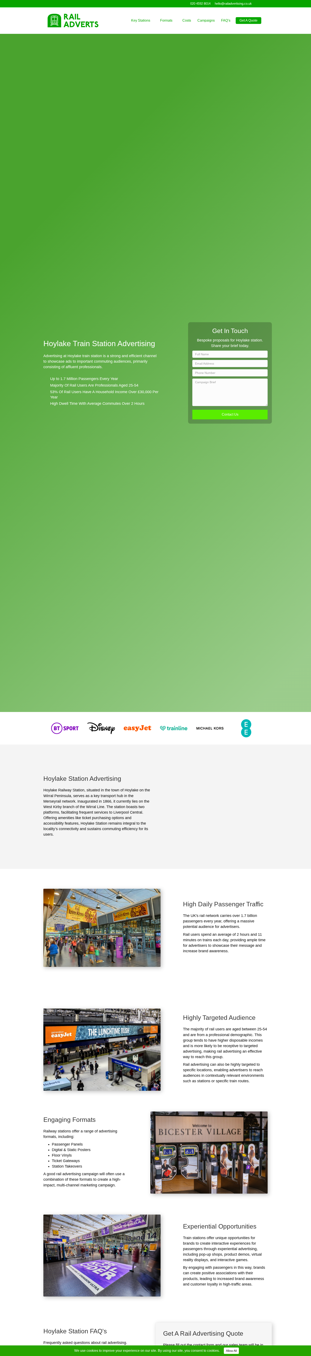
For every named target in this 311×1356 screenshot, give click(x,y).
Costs (186, 20)
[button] (230, 414)
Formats (166, 20)
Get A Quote (248, 20)
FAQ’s (225, 20)
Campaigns (206, 20)
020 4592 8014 (200, 3)
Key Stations (140, 20)
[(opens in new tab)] (65, 728)
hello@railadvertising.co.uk (233, 3)
